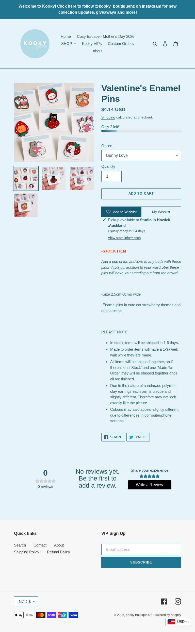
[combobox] (178, 622)
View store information (124, 238)
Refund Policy (58, 552)
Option (106, 146)
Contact (40, 545)
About (59, 545)
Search (20, 545)
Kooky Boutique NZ (139, 615)
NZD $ (25, 602)
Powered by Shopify (167, 615)
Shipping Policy (26, 552)
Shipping (108, 117)
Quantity (108, 166)
